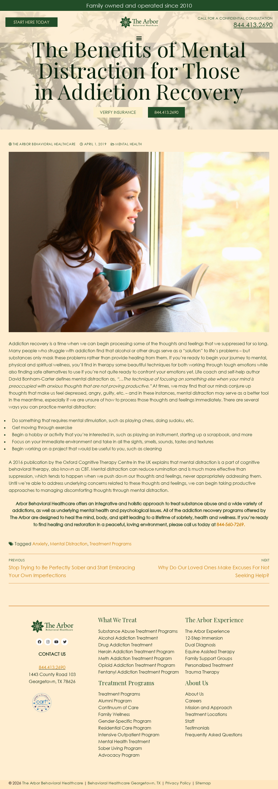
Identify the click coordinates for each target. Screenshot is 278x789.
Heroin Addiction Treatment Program (136, 651)
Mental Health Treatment (124, 741)
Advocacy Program (119, 755)
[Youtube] (56, 642)
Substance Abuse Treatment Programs (138, 631)
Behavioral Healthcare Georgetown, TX (124, 783)
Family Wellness (114, 714)
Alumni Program (115, 701)
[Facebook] (39, 642)
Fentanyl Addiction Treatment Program (138, 672)
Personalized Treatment (209, 665)
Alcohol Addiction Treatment (128, 638)
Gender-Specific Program (124, 721)
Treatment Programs (110, 543)
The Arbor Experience (207, 631)
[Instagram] (47, 642)
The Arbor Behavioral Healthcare (43, 144)
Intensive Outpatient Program (128, 735)
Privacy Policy (178, 783)
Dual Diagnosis (200, 644)
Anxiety (40, 543)
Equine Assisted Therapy (210, 651)
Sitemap (203, 783)
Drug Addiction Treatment (125, 644)
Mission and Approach (208, 708)
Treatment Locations (206, 714)
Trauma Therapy (202, 672)
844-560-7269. (231, 524)
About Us (194, 694)
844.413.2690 (253, 25)
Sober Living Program (120, 748)
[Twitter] (64, 642)
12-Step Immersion (204, 638)
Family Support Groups (208, 658)
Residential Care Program (124, 728)
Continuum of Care (118, 708)
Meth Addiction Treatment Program (135, 658)
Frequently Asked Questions (213, 735)
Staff (189, 721)
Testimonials (197, 728)
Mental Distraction (68, 543)
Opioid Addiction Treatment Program (136, 665)
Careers (193, 701)
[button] (139, 38)
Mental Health (128, 144)
